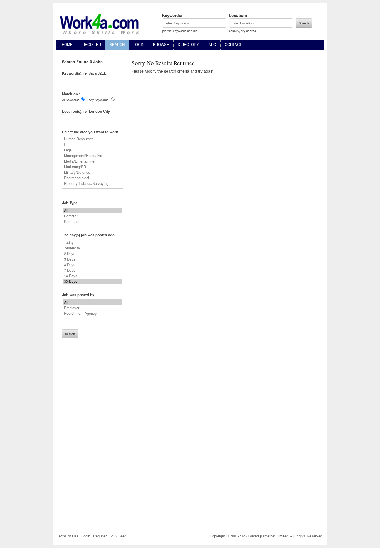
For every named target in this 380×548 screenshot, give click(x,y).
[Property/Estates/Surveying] (92, 183)
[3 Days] (92, 259)
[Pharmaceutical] (92, 178)
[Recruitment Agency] (92, 313)
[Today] (92, 242)
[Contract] (92, 216)
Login (86, 536)
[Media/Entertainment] (92, 161)
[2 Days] (92, 253)
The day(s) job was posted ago (88, 234)
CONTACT (233, 45)
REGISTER (91, 45)
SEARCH (117, 45)
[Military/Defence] (92, 172)
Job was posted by (78, 294)
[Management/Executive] (92, 155)
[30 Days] (92, 281)
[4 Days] (92, 264)
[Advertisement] (92, 438)
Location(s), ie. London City (86, 111)
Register (100, 536)
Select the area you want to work (90, 131)
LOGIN (138, 45)
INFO (212, 45)
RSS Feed (118, 536)
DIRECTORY (188, 45)
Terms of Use (67, 536)
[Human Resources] (92, 139)
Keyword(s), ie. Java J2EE (84, 73)
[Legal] (92, 150)
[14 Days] (92, 276)
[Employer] (92, 308)
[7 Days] (92, 270)
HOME (67, 45)
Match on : (71, 93)
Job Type (70, 202)
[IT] (92, 144)
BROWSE (161, 45)
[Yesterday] (92, 248)
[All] (92, 210)
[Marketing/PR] (92, 166)
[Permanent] (92, 221)
